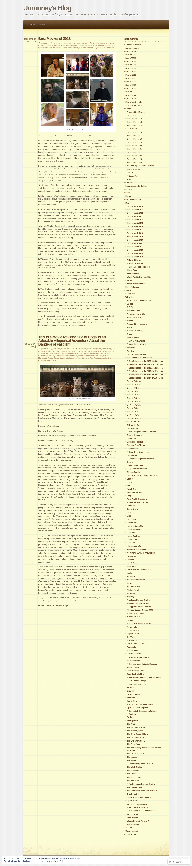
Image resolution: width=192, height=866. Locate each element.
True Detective (133, 794)
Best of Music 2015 (135, 223)
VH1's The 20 (132, 814)
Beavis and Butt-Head (136, 354)
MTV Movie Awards (137, 341)
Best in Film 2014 (134, 125)
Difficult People (133, 472)
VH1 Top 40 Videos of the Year (141, 811)
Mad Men (131, 577)
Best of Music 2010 (135, 206)
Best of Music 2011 (135, 210)
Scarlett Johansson (68, 358)
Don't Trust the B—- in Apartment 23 (142, 476)
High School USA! (134, 546)
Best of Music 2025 (135, 257)
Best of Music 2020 (135, 240)
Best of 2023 (130, 92)
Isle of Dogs (85, 45)
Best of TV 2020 (134, 401)
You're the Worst (134, 824)
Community (132, 455)
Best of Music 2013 (135, 216)
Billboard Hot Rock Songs (140, 267)
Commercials (133, 449)
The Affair (131, 724)
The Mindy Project (134, 767)
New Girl (130, 620)
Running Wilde (133, 667)
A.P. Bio (130, 307)
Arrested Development (137, 324)
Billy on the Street (134, 425)
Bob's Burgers (133, 428)
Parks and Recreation (136, 644)
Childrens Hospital (135, 442)
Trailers (130, 179)
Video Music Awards (137, 344)
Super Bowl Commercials (139, 452)
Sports (128, 290)
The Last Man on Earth (136, 754)
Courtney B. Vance (69, 351)
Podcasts (129, 280)
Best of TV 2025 (134, 418)
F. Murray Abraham (99, 351)
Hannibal (131, 533)
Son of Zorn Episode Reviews (141, 704)
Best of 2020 (130, 82)
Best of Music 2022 (135, 247)
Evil (128, 486)
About (42, 25)
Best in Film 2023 (134, 156)
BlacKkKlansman (45, 45)
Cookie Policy (59, 861)
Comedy (129, 183)
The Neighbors (133, 771)
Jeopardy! (131, 556)
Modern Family (133, 590)
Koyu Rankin (57, 356)
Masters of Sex (133, 587)
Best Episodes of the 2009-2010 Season (146, 361)
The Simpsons (133, 781)
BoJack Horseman (135, 435)
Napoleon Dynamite (135, 614)
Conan (130, 462)
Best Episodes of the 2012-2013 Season (146, 371)
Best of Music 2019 (135, 236)
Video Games (131, 834)
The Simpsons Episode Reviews (142, 784)
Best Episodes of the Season (139, 358)
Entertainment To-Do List (136, 186)
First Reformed (72, 45)
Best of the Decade (133, 102)
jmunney (44, 43)
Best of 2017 (130, 72)
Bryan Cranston (53, 351)
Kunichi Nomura (70, 356)
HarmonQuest (133, 539)
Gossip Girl (131, 519)
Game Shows (132, 509)
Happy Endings (133, 536)
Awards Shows (133, 337)
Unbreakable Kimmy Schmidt (139, 797)
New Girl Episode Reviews (140, 624)
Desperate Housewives (137, 469)
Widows (90, 48)
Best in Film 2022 (134, 152)
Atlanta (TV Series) (135, 331)
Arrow (129, 327)
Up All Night (132, 801)
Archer (130, 321)
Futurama (131, 506)
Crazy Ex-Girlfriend (135, 465)
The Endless (73, 48)
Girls (129, 513)
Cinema (84, 43)
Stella (129, 717)
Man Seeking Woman (136, 580)
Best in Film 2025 (134, 162)
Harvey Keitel (83, 353)
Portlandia (131, 647)
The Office (131, 774)
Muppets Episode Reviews (140, 607)
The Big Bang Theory (136, 727)
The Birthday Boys (135, 731)
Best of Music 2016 (135, 226)
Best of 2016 (130, 68)
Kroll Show (131, 566)
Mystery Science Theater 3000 (140, 610)
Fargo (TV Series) (134, 492)
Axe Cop (130, 351)
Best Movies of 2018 (54, 39)
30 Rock (130, 304)
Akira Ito (82, 349)
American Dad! (133, 311)
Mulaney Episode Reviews (140, 600)
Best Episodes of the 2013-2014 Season (146, 375)
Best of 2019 (130, 78)
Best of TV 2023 (134, 412)
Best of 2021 (130, 85)
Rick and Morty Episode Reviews (143, 664)
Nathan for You (133, 617)
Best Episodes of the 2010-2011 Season (146, 364)
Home (33, 25)
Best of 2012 (130, 55)
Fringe (129, 496)
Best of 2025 (130, 99)
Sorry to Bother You (106, 45)
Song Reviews (133, 273)
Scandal (130, 688)
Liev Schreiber (84, 356)
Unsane (82, 48)
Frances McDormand (55, 353)
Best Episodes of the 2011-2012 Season (146, 368)
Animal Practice (134, 317)
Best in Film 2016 (134, 132)
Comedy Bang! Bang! (136, 445)
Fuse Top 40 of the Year (138, 502)
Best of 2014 (130, 62)
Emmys (130, 479)
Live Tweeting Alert (133, 199)
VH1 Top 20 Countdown (137, 804)
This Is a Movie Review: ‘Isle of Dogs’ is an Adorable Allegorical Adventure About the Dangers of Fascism (72, 340)
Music (127, 203)
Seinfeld (130, 691)
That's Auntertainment (136, 284)
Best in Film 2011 (134, 115)
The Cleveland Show (135, 737)
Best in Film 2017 (134, 136)
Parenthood (132, 641)
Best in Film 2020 (134, 146)
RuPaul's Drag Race (135, 671)
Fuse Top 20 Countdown (137, 499)
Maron (129, 583)
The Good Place (133, 744)
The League (132, 757)
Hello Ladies (132, 543)
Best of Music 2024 (135, 253)
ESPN (129, 482)
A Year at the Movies (136, 112)
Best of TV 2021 (134, 405)
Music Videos (132, 270)
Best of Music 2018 (135, 233)
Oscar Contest (135, 176)
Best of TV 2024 (134, 415)
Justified (130, 560)
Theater (128, 828)
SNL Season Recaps (137, 681)
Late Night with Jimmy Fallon (139, 570)
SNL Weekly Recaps (137, 684)
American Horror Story (137, 314)
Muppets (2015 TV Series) (138, 603)
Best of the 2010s (134, 105)
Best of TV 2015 (134, 385)
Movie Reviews (67, 349)
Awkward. (131, 348)
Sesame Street (133, 694)
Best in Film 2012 (134, 119)
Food (127, 193)
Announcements (132, 48)
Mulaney (130, 597)
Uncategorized (131, 831)
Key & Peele (132, 563)
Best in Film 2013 (134, 122)
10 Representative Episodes (139, 300)
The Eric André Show (136, 741)
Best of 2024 (130, 95)
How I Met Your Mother (136, 550)
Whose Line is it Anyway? (138, 821)
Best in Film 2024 (134, 159)
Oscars (130, 173)
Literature (129, 196)
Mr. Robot (131, 593)
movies (94, 45)
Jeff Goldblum (107, 353)
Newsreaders (133, 627)
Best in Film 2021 (134, 149)
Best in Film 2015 (134, 129)
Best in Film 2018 (61, 43)
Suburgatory (132, 721)
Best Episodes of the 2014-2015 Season (146, 378)
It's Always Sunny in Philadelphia (141, 553)
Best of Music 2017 (135, 230)
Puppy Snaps (53, 358)
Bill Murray (106, 349)
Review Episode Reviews (139, 657)
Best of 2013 (130, 58)
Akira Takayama (94, 349)
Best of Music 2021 (135, 243)
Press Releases (132, 287)
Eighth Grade (59, 45)
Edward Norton (84, 351)
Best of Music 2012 (135, 213)
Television (129, 297)
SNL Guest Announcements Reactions (145, 678)
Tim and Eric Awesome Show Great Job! (144, 791)
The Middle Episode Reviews (141, 764)
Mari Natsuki (96, 356)
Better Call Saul (133, 422)
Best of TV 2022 (134, 408)
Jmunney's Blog (47, 8)
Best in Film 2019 (134, 142)
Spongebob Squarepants (137, 708)
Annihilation (98, 43)
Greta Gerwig (70, 353)
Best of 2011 (130, 51)
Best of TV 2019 (134, 398)
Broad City (131, 438)
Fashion (128, 189)
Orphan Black (133, 634)
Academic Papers (133, 45)
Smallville (131, 698)
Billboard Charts (134, 260)
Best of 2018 (74, 43)
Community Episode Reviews (141, 459)
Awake (130, 334)
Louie (129, 573)
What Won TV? (133, 818)
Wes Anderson (96, 358)
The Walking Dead (134, 787)
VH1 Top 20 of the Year (138, 808)
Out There (131, 637)
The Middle (131, 760)
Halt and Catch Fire (135, 526)
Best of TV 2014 (134, 381)
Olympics (131, 294)
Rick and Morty (133, 661)
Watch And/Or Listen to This (139, 277)
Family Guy (132, 489)
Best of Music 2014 (135, 220)
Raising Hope (132, 651)
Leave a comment (106, 48)
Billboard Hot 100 (136, 263)
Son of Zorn (132, 701)
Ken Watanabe (44, 356)
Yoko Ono (107, 358)
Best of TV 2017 (134, 391)
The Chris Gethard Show (137, 734)
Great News (132, 523)
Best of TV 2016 (134, 388)
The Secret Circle (134, 777)
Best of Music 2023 (135, 250)
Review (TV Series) (135, 654)
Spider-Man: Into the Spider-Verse (52, 48)
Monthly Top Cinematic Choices (140, 166)
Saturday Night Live (135, 674)
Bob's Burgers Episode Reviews (142, 432)
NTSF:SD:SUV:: (133, 630)
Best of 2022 (130, 88)
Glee (129, 516)
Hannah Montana (134, 529)
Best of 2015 (130, 65)
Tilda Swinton (83, 358)
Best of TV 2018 (134, 395)
